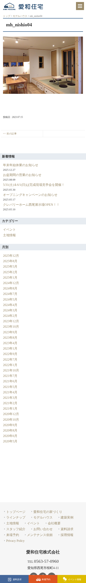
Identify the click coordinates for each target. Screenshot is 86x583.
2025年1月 (10, 277)
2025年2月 (10, 272)
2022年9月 (10, 354)
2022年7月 (10, 359)
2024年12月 (11, 283)
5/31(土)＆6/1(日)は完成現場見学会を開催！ (34, 184)
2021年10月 (11, 370)
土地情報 (9, 235)
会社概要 (54, 523)
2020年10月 (11, 419)
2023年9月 (10, 332)
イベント (9, 229)
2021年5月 (10, 387)
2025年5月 (10, 266)
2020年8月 (10, 430)
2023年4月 (10, 343)
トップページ (15, 511)
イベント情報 (74, 579)
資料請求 (17, 579)
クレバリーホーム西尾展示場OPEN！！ (31, 204)
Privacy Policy (15, 540)
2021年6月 (10, 381)
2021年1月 (10, 408)
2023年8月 (10, 337)
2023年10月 (11, 326)
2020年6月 (10, 436)
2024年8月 (10, 288)
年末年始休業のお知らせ (20, 165)
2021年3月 (10, 397)
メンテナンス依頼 (40, 535)
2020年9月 (10, 425)
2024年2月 (10, 315)
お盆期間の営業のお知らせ (22, 175)
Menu (80, 6)
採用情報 (67, 535)
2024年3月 (10, 310)
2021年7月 (10, 375)
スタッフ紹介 (15, 529)
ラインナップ (15, 517)
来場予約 (46, 579)
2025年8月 (10, 261)
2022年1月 (10, 365)
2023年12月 (11, 321)
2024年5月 (10, 299)
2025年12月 (11, 255)
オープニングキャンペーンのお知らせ (30, 194)
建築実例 (67, 517)
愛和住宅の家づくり (47, 511)
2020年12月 (11, 414)
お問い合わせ (43, 529)
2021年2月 (10, 403)
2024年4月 (10, 305)
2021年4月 (10, 392)
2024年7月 (10, 294)
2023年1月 (10, 348)
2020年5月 (10, 441)
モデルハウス (43, 517)
